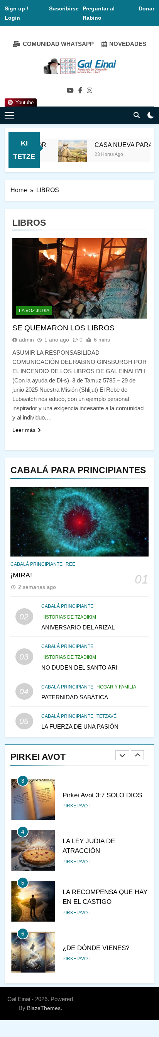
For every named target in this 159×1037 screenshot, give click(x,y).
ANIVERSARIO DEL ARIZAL (78, 627)
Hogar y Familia (116, 687)
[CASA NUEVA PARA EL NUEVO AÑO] (67, 154)
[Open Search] (137, 115)
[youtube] (70, 90)
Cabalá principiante (36, 564)
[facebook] (80, 90)
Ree (70, 564)
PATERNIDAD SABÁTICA (74, 697)
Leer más (24, 430)
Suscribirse (64, 8)
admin (26, 340)
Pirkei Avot (76, 806)
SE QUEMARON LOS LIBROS (63, 328)
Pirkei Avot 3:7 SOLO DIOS (102, 795)
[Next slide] (137, 755)
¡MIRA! (21, 575)
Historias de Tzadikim (68, 617)
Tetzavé (106, 716)
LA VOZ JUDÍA (34, 310)
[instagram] (90, 90)
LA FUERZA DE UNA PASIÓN (79, 726)
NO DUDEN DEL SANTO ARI (79, 667)
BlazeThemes (44, 1008)
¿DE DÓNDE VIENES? (96, 947)
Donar (146, 8)
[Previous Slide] (122, 755)
